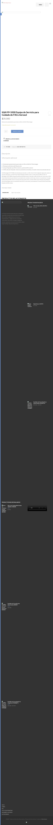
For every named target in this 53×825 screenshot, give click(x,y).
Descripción (6, 153)
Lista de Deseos (5, 814)
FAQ (2, 808)
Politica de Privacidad (7, 810)
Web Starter (44, 819)
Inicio (3, 804)
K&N (18, 146)
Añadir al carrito (17, 131)
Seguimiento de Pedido (7, 812)
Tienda (3, 806)
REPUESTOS (22, 146)
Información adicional (9, 158)
